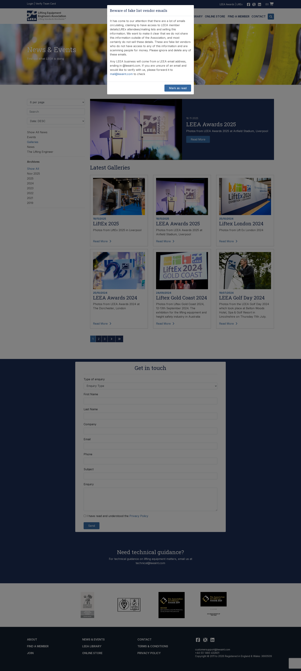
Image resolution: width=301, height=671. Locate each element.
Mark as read (178, 88)
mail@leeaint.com (121, 74)
